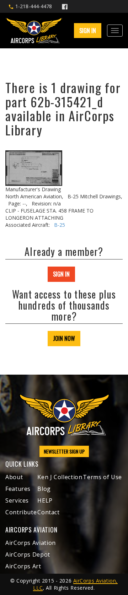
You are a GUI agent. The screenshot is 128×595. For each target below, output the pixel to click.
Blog (44, 489)
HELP (45, 500)
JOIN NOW (64, 338)
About (14, 477)
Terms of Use (102, 477)
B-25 (59, 224)
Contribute (21, 512)
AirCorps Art (23, 566)
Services (17, 500)
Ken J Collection (59, 477)
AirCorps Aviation (30, 543)
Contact (48, 512)
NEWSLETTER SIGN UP (64, 451)
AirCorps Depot (27, 554)
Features (18, 489)
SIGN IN (61, 274)
